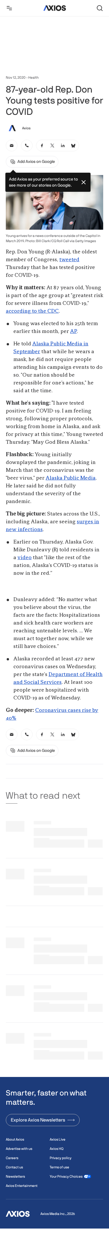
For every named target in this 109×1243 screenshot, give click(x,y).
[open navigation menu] (9, 8)
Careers (12, 1158)
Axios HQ (56, 1148)
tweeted (69, 259)
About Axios (15, 1139)
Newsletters (15, 1176)
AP (73, 331)
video (24, 557)
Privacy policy (61, 1158)
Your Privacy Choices (66, 1176)
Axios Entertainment (21, 1185)
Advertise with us (19, 1148)
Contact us (14, 1167)
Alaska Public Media (71, 478)
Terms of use (59, 1167)
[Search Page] (99, 8)
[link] (11, 145)
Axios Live (57, 1139)
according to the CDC (32, 311)
